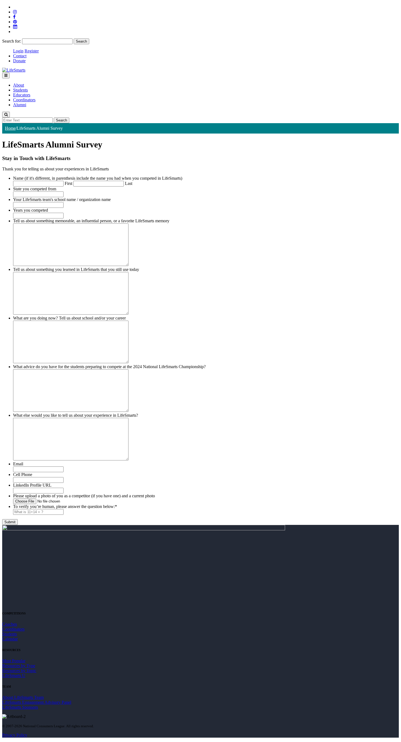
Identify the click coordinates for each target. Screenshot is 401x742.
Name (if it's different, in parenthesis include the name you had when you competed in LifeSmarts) (97, 178)
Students (20, 90)
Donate (19, 60)
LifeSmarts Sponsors (20, 707)
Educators (21, 95)
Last (128, 183)
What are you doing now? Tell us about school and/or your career (69, 318)
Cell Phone (22, 474)
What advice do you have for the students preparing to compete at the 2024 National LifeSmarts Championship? (109, 366)
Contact (19, 56)
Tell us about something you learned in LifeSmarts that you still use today (76, 269)
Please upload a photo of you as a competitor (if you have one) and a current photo (84, 495)
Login (18, 51)
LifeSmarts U (13, 675)
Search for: (11, 41)
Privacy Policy (14, 735)
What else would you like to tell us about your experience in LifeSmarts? (75, 415)
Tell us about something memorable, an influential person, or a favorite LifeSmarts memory (91, 220)
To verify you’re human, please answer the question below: (65, 506)
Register (32, 51)
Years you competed (30, 210)
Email (18, 464)
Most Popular (13, 660)
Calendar (10, 639)
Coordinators (24, 99)
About (18, 85)
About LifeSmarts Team (23, 697)
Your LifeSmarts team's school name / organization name (62, 199)
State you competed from (34, 189)
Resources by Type (18, 665)
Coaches (9, 624)
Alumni (19, 104)
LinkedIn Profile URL (32, 485)
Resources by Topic (19, 670)
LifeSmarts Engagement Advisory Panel (36, 702)
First (68, 183)
